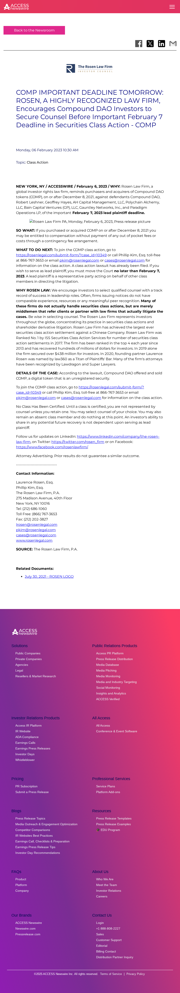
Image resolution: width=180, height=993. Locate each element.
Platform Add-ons (108, 792)
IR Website (23, 731)
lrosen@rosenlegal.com (36, 524)
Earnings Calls (25, 742)
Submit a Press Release (32, 792)
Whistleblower (25, 760)
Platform (21, 885)
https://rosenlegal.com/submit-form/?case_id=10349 (61, 255)
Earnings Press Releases (32, 748)
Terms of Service (111, 974)
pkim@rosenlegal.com (79, 260)
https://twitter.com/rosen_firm (77, 442)
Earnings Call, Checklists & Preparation (42, 841)
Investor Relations (108, 890)
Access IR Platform (28, 725)
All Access (103, 725)
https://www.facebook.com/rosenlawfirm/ (52, 447)
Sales (100, 934)
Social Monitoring (108, 687)
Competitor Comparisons (32, 830)
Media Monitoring (108, 676)
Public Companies (27, 653)
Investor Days (24, 754)
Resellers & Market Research (35, 676)
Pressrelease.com (27, 934)
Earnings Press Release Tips (35, 847)
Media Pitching (106, 670)
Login (100, 923)
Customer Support (109, 940)
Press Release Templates (113, 818)
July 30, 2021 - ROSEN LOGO (49, 576)
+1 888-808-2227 (108, 928)
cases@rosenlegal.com (124, 260)
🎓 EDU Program (108, 830)
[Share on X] (150, 43)
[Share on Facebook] (138, 43)
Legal (19, 670)
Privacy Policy (135, 974)
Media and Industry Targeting (116, 682)
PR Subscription (26, 786)
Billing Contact (106, 951)
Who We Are (104, 879)
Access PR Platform (110, 653)
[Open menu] (172, 7)
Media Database (107, 664)
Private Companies (28, 659)
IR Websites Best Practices (34, 835)
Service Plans (105, 786)
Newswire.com (25, 928)
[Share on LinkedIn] (161, 43)
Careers (101, 896)
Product (20, 879)
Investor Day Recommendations (37, 853)
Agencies (21, 664)
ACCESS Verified (108, 699)
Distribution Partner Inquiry (114, 957)
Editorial (101, 945)
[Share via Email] (172, 43)
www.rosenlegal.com (34, 540)
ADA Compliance (27, 737)
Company (22, 890)
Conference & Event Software (116, 731)
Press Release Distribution (114, 659)
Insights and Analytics (111, 693)
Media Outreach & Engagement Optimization (46, 824)
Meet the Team (106, 885)
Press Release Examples (113, 824)
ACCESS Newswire (28, 923)
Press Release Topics (30, 818)
